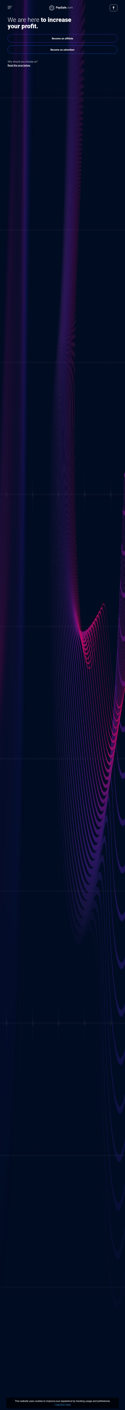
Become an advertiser (62, 49)
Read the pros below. (19, 65)
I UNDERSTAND (62, 1404)
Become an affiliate (62, 38)
